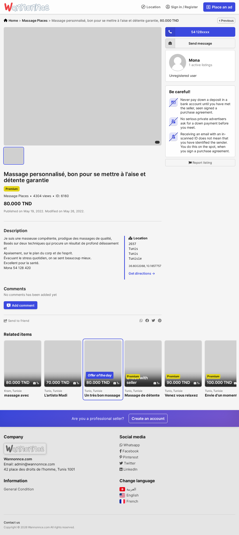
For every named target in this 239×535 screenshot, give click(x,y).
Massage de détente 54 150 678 (142, 395)
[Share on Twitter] (153, 320)
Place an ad (221, 7)
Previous (227, 20)
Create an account (148, 418)
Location (153, 7)
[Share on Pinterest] (160, 320)
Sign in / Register (184, 7)
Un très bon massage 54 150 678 (102, 395)
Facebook (130, 451)
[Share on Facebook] (147, 320)
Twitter (129, 463)
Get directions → (142, 273)
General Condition (19, 489)
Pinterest (130, 457)
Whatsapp (131, 445)
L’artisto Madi (55, 395)
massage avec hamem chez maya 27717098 (20, 395)
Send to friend (18, 320)
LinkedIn (130, 469)
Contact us (12, 522)
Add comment (23, 305)
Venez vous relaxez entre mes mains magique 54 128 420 (182, 395)
